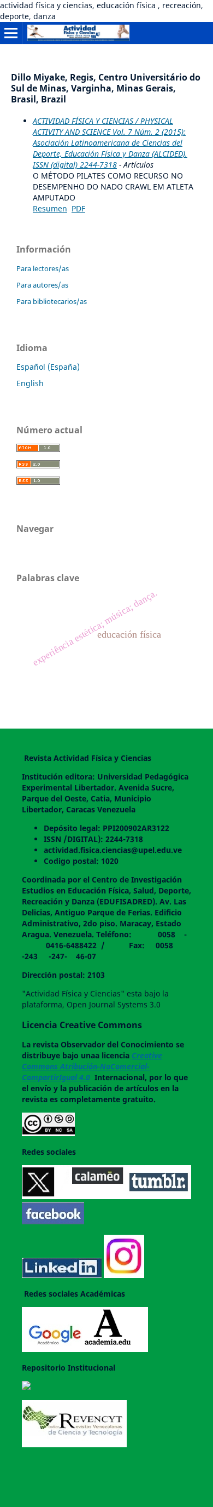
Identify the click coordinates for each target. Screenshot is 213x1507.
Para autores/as (42, 285)
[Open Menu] (11, 33)
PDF (78, 208)
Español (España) (48, 367)
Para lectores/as (42, 268)
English (30, 383)
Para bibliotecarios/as (51, 301)
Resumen (50, 208)
